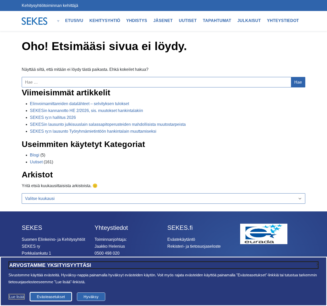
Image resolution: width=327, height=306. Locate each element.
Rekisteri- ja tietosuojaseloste (194, 246)
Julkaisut (249, 20)
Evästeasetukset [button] (51, 296)
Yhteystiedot (283, 20)
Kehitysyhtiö (104, 20)
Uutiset (188, 20)
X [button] (317, 264)
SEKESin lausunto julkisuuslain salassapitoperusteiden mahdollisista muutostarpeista (108, 124)
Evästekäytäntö (181, 239)
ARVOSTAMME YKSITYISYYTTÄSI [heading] (50, 265)
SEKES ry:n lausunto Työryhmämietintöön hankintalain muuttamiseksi (93, 131)
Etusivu (74, 20)
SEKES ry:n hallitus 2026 (53, 117)
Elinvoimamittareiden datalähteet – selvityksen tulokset (79, 103)
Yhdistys (136, 20)
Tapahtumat (217, 20)
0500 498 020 (107, 253)
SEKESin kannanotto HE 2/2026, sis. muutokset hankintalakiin (86, 110)
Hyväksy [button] (91, 296)
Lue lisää (16, 296)
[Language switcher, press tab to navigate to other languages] (56, 21)
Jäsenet (163, 20)
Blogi (34, 155)
